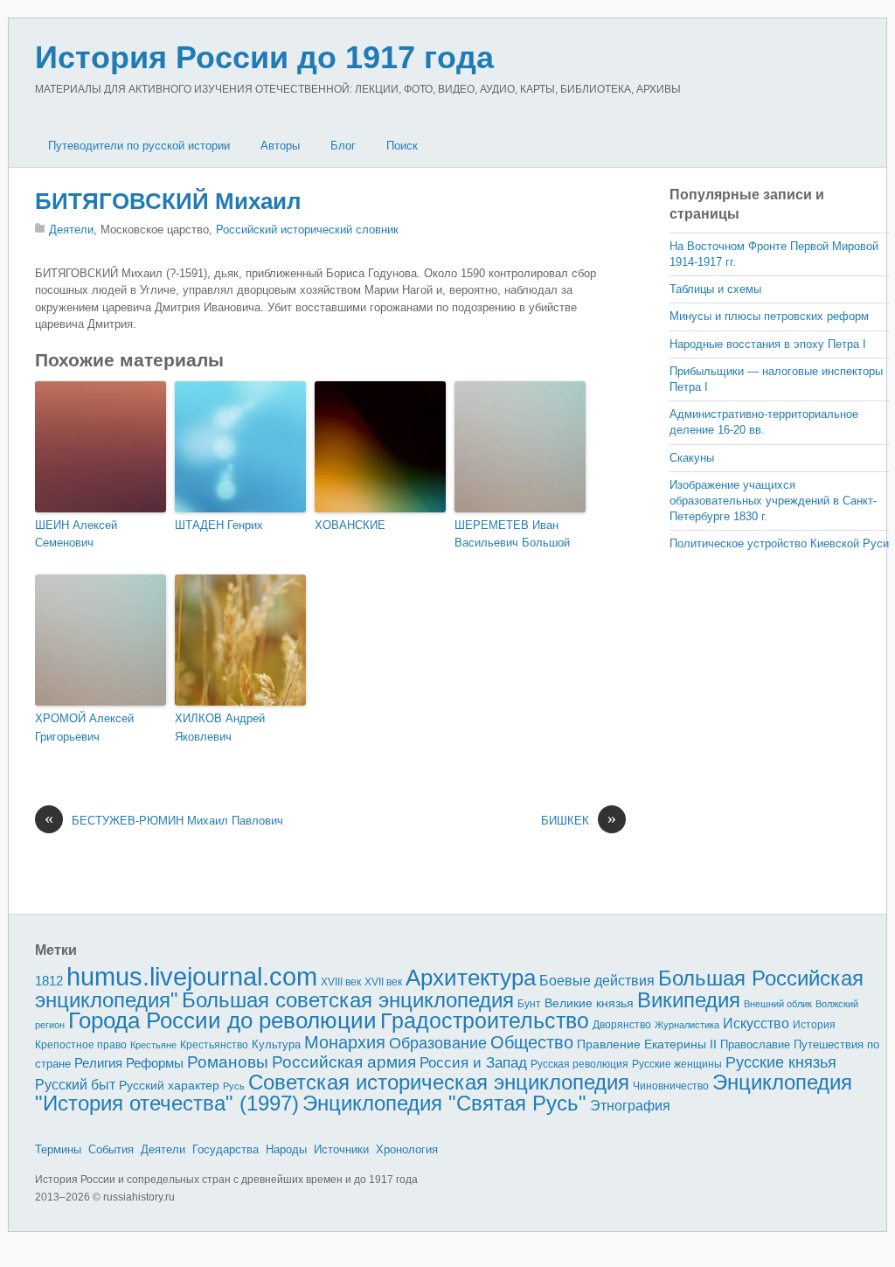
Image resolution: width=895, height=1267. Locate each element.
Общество (531, 1042)
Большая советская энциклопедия (348, 1000)
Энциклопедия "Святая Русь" (444, 1103)
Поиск (402, 145)
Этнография (630, 1105)
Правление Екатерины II (647, 1044)
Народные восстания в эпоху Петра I (768, 344)
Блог (343, 145)
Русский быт (75, 1084)
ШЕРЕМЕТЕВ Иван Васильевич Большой (512, 534)
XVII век (383, 982)
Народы (286, 1149)
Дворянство (622, 1025)
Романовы (227, 1062)
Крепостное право (81, 1045)
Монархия (344, 1042)
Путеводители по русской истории (139, 145)
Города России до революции (222, 1020)
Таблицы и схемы (715, 289)
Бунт (529, 1004)
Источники (341, 1149)
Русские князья (780, 1062)
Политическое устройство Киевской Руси (779, 543)
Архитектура (471, 977)
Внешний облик (778, 1004)
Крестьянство (214, 1045)
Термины (58, 1149)
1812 (49, 980)
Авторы (280, 145)
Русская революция (579, 1064)
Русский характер (169, 1085)
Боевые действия (597, 980)
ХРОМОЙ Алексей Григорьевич (84, 727)
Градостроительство (484, 1020)
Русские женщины (677, 1064)
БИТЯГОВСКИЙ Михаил (168, 201)
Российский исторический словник (307, 229)
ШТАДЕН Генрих (219, 525)
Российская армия (344, 1062)
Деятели (71, 229)
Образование (438, 1043)
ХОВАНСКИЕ (350, 525)
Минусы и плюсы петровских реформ (769, 316)
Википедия (688, 1000)
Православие (755, 1044)
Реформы (155, 1062)
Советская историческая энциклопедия (438, 1082)
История (814, 1024)
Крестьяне (153, 1045)
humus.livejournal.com (191, 976)
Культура (276, 1044)
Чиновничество (671, 1086)
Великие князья (589, 1003)
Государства (225, 1149)
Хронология (407, 1149)
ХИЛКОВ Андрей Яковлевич (220, 727)
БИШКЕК (578, 819)
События (111, 1149)
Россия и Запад (473, 1063)
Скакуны (692, 457)
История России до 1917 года (264, 57)
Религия (98, 1063)
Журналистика (687, 1025)
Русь (234, 1086)
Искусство (756, 1023)
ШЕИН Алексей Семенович (76, 534)
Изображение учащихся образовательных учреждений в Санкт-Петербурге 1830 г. (773, 500)
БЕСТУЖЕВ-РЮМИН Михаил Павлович (164, 819)
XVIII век (341, 982)
